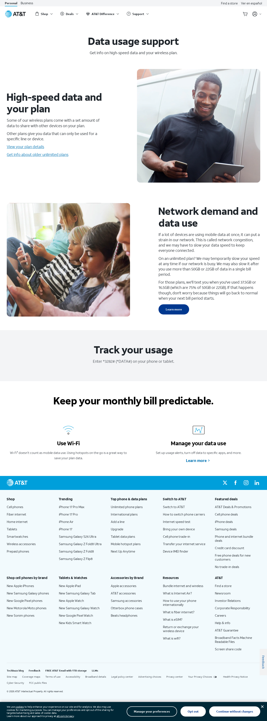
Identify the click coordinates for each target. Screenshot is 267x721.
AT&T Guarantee (226, 630)
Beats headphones (124, 615)
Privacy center (174, 676)
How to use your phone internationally (179, 602)
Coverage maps (31, 676)
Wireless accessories (21, 544)
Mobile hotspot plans (126, 544)
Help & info (222, 623)
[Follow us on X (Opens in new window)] (225, 483)
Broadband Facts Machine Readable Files (233, 640)
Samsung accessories (126, 600)
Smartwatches (17, 536)
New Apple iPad (70, 586)
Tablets (12, 529)
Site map (12, 676)
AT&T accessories (123, 593)
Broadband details (95, 676)
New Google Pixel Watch (76, 615)
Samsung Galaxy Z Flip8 (76, 559)
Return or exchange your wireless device (181, 629)
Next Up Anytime (123, 551)
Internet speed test (176, 522)
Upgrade (117, 529)
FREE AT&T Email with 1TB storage (66, 670)
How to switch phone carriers (184, 514)
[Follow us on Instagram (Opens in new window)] (246, 483)
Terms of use (53, 676)
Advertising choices (149, 676)
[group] (29, 499)
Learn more (174, 309)
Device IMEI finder (175, 551)
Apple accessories (123, 586)
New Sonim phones (20, 615)
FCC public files (38, 682)
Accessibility (73, 676)
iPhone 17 (65, 529)
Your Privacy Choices (200, 676)
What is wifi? (171, 638)
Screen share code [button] (228, 649)
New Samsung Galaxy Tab (77, 593)
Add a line (118, 522)
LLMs (95, 670)
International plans (124, 514)
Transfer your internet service (184, 544)
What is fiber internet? (178, 612)
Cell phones (15, 507)
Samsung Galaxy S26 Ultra (77, 536)
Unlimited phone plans (127, 507)
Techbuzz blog (15, 670)
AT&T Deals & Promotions (233, 507)
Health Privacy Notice (235, 676)
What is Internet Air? (177, 593)
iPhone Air (66, 522)
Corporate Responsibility (232, 608)
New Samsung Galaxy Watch (79, 608)
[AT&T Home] (15, 14)
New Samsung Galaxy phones (28, 593)
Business (27, 3)
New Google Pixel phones (24, 600)
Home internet (17, 522)
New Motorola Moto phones (26, 608)
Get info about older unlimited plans (37, 154)
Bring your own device (179, 529)
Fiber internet (16, 514)
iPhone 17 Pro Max (71, 507)
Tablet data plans (123, 536)
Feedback (34, 670)
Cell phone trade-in (176, 536)
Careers (220, 615)
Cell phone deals (226, 514)
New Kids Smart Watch (75, 623)
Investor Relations (228, 600)
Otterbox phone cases (127, 608)
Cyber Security (15, 682)
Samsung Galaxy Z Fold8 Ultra (80, 544)
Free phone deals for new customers (233, 557)
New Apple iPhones (20, 586)
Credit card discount (229, 548)
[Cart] (245, 14)
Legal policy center (122, 676)
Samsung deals (226, 529)
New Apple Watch (71, 600)
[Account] (257, 14)
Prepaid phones (18, 551)
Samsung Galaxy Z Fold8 (76, 551)
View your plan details (25, 146)
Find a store (229, 3)
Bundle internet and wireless (183, 586)
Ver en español (251, 3)
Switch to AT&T (174, 507)
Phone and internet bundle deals (234, 538)
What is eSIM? (172, 619)
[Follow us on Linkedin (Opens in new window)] (256, 483)
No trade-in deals (227, 567)
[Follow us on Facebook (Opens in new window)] (235, 483)
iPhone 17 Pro (68, 514)
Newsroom (223, 593)
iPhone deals (224, 522)
